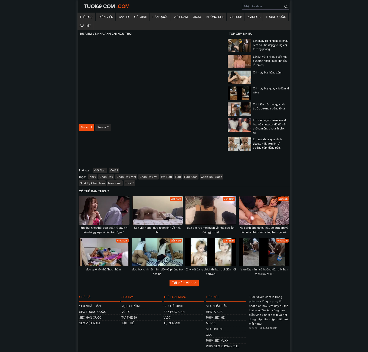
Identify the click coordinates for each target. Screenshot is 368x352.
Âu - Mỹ (85, 25)
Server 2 (103, 127)
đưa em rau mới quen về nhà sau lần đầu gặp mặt (210, 230)
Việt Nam (181, 17)
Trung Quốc (276, 17)
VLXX (167, 317)
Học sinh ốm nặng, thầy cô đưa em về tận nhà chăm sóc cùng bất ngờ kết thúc (264, 230)
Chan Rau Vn (148, 176)
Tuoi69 (129, 183)
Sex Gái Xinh (173, 306)
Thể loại (86, 17)
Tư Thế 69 (129, 317)
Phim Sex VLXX (217, 340)
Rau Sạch (190, 176)
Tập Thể (127, 323)
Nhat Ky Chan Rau (92, 183)
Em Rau (166, 176)
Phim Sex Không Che (222, 346)
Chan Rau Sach (211, 176)
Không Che (215, 17)
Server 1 (86, 127)
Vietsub (236, 17)
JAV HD (124, 17)
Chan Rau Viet (126, 176)
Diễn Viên (106, 17)
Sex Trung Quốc (92, 311)
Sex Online (215, 329)
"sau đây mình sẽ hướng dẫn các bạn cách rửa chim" (264, 272)
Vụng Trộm (130, 306)
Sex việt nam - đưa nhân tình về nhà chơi (157, 230)
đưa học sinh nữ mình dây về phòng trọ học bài (157, 272)
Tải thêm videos (184, 283)
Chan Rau (106, 176)
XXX (209, 334)
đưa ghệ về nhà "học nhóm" (104, 269)
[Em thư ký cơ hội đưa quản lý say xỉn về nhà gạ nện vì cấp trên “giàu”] (104, 210)
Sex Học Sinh (174, 311)
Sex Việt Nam (89, 323)
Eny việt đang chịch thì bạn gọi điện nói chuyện (211, 272)
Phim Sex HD (215, 317)
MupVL (211, 323)
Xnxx (197, 17)
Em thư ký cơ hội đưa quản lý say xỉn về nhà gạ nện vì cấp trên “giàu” (104, 230)
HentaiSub (214, 311)
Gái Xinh (140, 17)
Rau (178, 176)
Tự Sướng (172, 323)
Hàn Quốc (160, 17)
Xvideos (253, 17)
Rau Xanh (115, 183)
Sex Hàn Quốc (90, 317)
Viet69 (114, 170)
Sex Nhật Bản (90, 306)
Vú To (126, 311)
